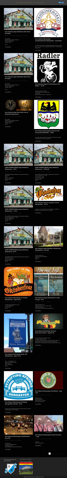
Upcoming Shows (18, 35)
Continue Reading (8, 46)
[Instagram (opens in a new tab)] (63, 3)
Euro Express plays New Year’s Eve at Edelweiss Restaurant (16, 113)
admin (7, 35)
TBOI (42, 476)
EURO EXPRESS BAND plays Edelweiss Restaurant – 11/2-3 (17, 210)
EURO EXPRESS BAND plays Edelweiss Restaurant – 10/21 (17, 168)
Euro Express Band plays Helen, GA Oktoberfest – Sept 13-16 (16, 355)
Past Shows (12, 35)
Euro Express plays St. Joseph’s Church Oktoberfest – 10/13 (47, 203)
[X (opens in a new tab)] (59, 2)
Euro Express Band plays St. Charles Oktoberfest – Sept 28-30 (16, 298)
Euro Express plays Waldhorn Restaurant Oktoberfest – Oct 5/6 (48, 249)
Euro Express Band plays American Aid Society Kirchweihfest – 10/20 (47, 131)
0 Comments (25, 35)
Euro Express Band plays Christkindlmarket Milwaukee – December (48, 40)
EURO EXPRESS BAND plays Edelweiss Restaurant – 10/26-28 (47, 168)
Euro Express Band (8, 2)
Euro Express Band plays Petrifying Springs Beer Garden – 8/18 (16, 403)
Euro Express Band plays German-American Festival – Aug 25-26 (45, 332)
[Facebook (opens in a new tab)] (61, 3)
